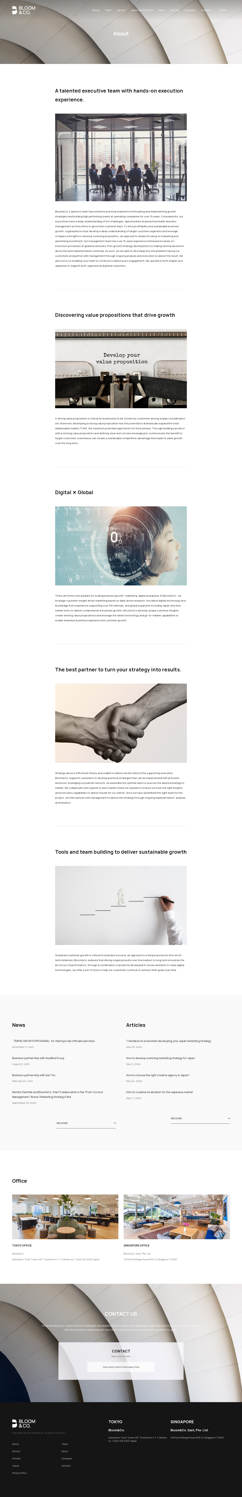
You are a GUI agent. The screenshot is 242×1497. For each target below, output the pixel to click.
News (162, 10)
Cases (15, 1465)
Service (121, 10)
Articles (174, 10)
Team (108, 10)
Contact (206, 10)
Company (190, 10)
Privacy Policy (19, 1472)
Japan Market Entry (142, 10)
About (96, 10)
